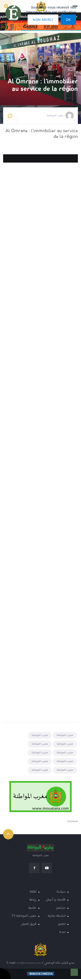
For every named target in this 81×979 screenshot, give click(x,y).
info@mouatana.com (29, 963)
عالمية (32, 908)
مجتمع (60, 908)
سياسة (60, 891)
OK (68, 20)
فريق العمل (28, 924)
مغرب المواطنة (64, 735)
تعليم (61, 924)
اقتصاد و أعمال (55, 899)
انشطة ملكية (56, 916)
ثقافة (32, 891)
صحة (62, 932)
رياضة (32, 899)
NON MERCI (43, 20)
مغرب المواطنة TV (23, 916)
